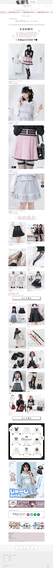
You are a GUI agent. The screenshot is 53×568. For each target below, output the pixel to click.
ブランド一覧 (4, 560)
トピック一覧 (4, 561)
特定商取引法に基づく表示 (7, 565)
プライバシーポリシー (15, 565)
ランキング (4, 559)
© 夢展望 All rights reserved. (5, 566)
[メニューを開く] (2, 6)
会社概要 (4, 565)
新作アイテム (4, 558)
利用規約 (12, 565)
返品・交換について (10, 559)
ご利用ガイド (9, 558)
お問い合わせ (9, 560)
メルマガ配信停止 (10, 540)
